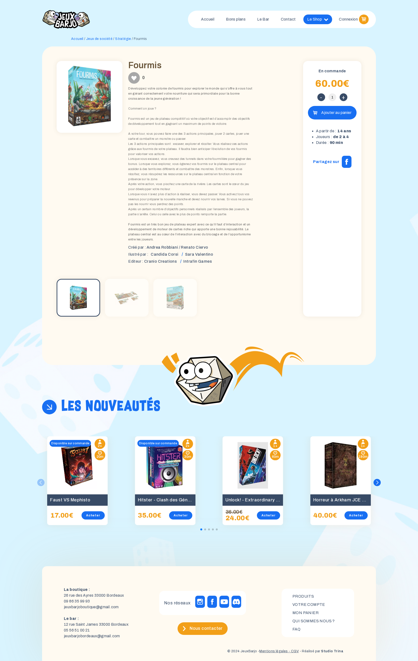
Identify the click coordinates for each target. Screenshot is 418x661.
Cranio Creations (160, 261)
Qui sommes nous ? (313, 621)
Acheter (93, 515)
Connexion (348, 19)
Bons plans (236, 19)
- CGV (293, 651)
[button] (377, 482)
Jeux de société (99, 39)
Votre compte (308, 604)
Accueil (207, 19)
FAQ (296, 629)
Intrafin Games (197, 261)
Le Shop (314, 19)
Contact (288, 19)
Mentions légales (273, 651)
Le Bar (263, 19)
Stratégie (123, 39)
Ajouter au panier (336, 113)
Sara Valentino (199, 254)
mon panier (305, 613)
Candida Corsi (164, 254)
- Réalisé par (321, 651)
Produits (303, 596)
